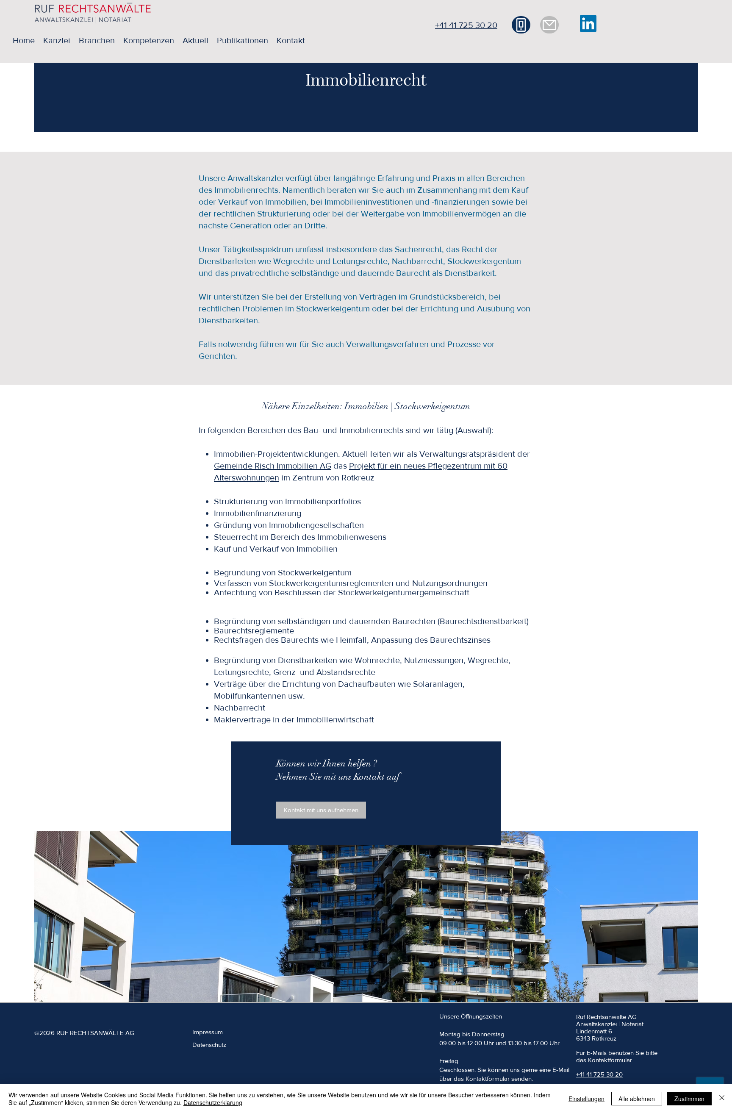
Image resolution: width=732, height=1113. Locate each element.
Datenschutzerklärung (212, 1102)
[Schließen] (722, 1098)
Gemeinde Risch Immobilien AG (272, 465)
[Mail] (549, 24)
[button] (57, 40)
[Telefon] (521, 24)
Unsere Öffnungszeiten (470, 1016)
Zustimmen (689, 1098)
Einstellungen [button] (586, 1098)
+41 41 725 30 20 (466, 25)
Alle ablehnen (636, 1098)
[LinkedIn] (588, 23)
